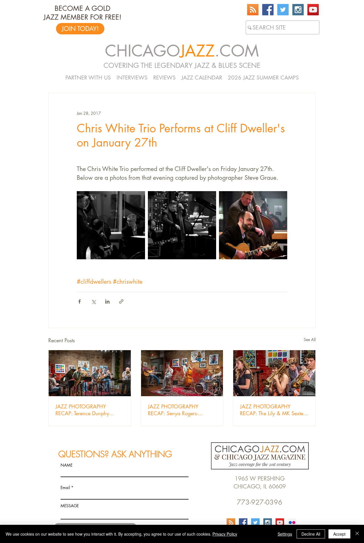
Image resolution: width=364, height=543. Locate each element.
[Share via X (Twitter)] (93, 301)
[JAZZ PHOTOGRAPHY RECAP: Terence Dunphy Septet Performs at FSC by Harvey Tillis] (90, 373)
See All (310, 339)
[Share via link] (121, 301)
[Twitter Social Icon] (283, 9)
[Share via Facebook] (79, 301)
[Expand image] (111, 225)
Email (65, 488)
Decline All (310, 534)
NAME (67, 465)
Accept (339, 534)
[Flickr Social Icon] (292, 522)
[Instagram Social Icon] (298, 9)
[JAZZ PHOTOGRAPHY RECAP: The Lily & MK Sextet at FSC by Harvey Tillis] (274, 373)
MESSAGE (70, 506)
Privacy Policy (224, 534)
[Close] (357, 533)
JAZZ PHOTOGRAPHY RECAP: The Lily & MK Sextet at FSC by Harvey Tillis (272, 410)
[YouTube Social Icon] (313, 9)
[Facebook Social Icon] (268, 9)
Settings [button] (285, 534)
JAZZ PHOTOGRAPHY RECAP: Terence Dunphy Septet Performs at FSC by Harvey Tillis (83, 410)
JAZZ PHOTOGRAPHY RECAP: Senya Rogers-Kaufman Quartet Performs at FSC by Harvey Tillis (180, 410)
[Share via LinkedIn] (107, 301)
